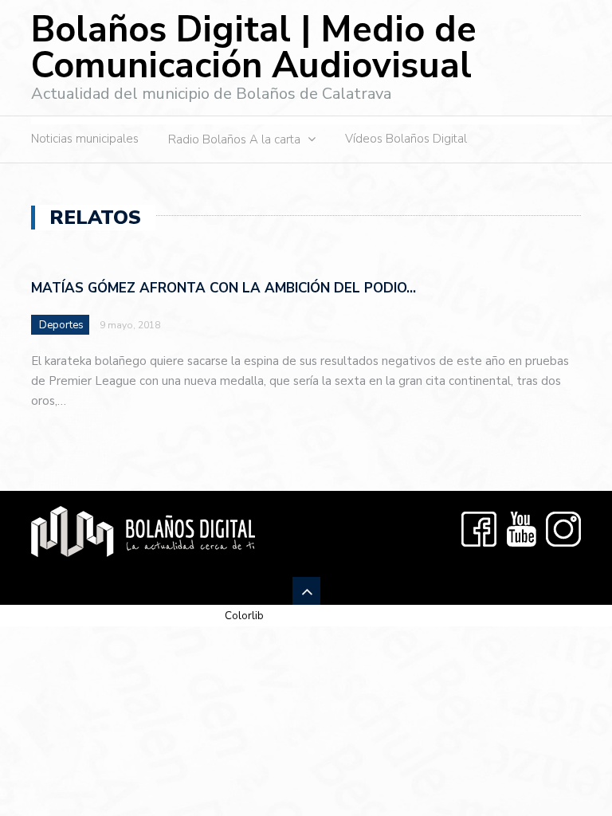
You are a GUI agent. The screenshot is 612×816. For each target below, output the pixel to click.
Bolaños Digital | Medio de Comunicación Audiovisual (254, 48)
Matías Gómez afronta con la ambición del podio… (223, 288)
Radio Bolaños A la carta (234, 139)
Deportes (61, 325)
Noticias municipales (85, 139)
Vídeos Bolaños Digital (406, 139)
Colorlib (244, 615)
